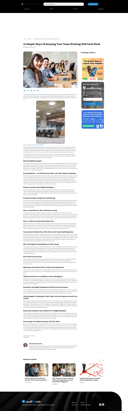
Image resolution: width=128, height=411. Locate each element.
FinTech (75, 9)
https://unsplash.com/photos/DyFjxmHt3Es (33, 144)
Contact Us (74, 405)
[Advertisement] (64, 26)
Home (25, 38)
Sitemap (83, 402)
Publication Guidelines (86, 405)
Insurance (26, 9)
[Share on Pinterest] (31, 91)
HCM (51, 9)
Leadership (30, 38)
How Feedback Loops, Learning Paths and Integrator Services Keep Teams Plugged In (62, 380)
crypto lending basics (39, 305)
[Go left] (100, 360)
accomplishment (27, 262)
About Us (74, 402)
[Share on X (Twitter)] (28, 91)
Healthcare (101, 9)
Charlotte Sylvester (30, 47)
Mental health (61, 182)
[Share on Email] (38, 91)
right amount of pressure (64, 325)
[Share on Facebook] (25, 91)
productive (42, 157)
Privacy (52, 405)
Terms (48, 405)
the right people (67, 250)
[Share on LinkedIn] (35, 91)
